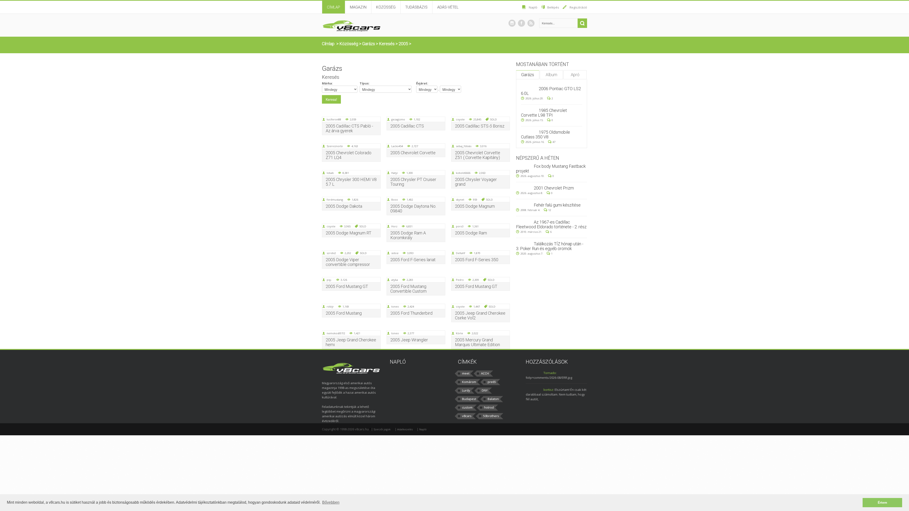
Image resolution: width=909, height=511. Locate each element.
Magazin (358, 7)
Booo (394, 199)
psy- (329, 280)
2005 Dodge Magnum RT (348, 232)
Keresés (387, 43)
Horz (394, 226)
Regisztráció (578, 7)
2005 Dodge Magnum (475, 206)
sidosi (394, 253)
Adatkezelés (405, 429)
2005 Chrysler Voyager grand (476, 182)
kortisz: (549, 390)
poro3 (459, 226)
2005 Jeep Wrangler (409, 339)
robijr (330, 306)
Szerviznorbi (335, 146)
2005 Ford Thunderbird (411, 313)
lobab (330, 173)
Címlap (333, 7)
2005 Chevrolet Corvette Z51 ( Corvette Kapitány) (477, 155)
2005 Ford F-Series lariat (413, 259)
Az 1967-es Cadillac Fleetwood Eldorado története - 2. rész (551, 224)
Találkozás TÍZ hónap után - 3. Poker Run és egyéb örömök (549, 246)
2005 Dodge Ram (471, 232)
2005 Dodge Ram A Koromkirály (408, 235)
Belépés (553, 7)
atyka (394, 280)
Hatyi (394, 173)
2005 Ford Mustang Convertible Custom (408, 289)
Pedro (460, 280)
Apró (575, 74)
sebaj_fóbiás (463, 146)
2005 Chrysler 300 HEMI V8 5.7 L (351, 182)
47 (554, 142)
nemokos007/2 (336, 333)
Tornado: (550, 373)
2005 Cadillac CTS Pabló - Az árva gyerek (349, 128)
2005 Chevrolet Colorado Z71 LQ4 (348, 155)
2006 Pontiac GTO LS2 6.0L (551, 91)
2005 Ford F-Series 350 (476, 259)
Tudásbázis (416, 7)
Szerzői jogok (382, 429)
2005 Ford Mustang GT (347, 286)
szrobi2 (331, 253)
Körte (459, 333)
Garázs (368, 43)
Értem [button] (882, 502)
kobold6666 (463, 173)
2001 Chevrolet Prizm (554, 187)
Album (551, 74)
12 (549, 210)
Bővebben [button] (330, 502)
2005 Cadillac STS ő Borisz (479, 125)
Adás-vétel (448, 7)
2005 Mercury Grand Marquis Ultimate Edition (477, 342)
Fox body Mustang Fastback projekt (551, 168)
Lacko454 (397, 146)
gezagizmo (398, 119)
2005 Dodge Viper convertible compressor (348, 262)
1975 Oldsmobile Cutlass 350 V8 (545, 134)
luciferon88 (334, 119)
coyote (460, 119)
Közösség (386, 7)
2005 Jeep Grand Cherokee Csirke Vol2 (480, 315)
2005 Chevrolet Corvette (413, 152)
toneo (395, 306)
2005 (403, 43)
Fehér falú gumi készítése (557, 205)
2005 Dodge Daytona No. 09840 (413, 208)
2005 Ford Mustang (344, 313)
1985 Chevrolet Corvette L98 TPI (544, 113)
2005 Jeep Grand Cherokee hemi (351, 342)
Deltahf (460, 253)
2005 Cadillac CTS (407, 125)
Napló (533, 7)
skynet (460, 199)
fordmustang (335, 199)
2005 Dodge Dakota (344, 206)
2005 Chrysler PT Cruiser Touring (413, 182)
